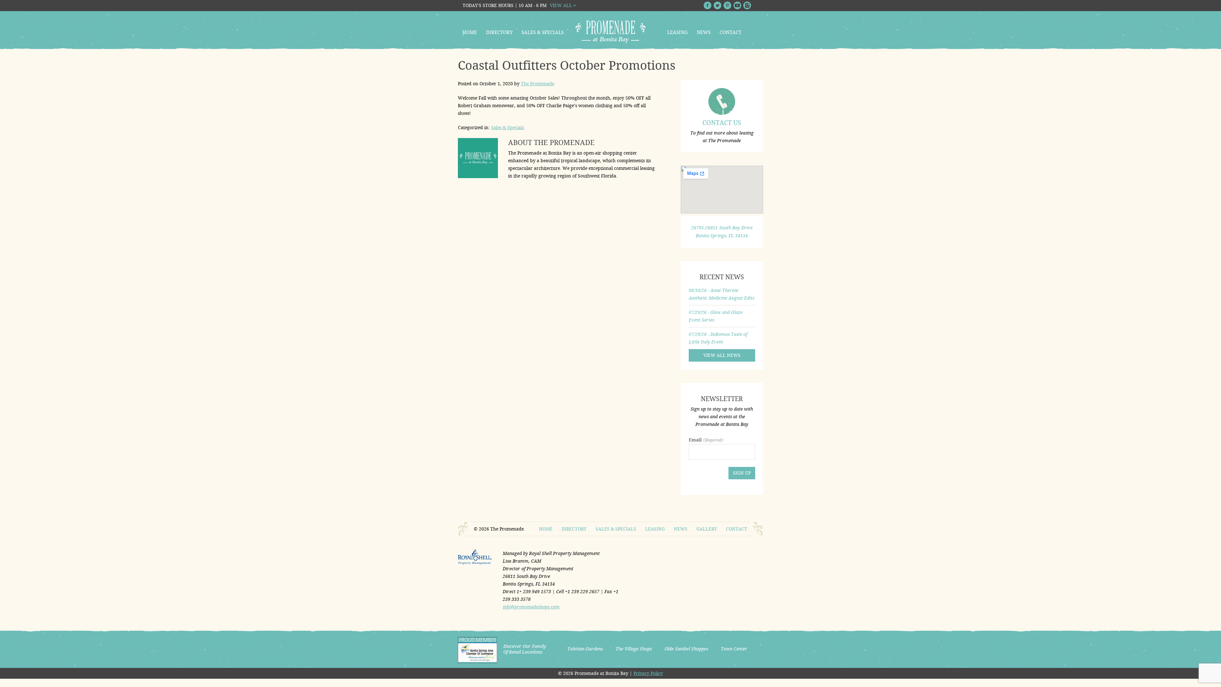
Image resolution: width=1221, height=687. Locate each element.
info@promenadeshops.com (531, 606)
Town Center (734, 648)
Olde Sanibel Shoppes (686, 648)
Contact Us (721, 123)
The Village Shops (634, 648)
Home (469, 32)
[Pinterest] (727, 5)
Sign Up (742, 472)
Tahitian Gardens (585, 648)
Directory (499, 32)
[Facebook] (708, 5)
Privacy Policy (648, 673)
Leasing (677, 32)
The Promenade (537, 83)
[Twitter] (717, 5)
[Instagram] (747, 5)
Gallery (706, 528)
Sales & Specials (542, 32)
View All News (722, 355)
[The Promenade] (610, 32)
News (704, 32)
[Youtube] (737, 5)
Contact (731, 32)
